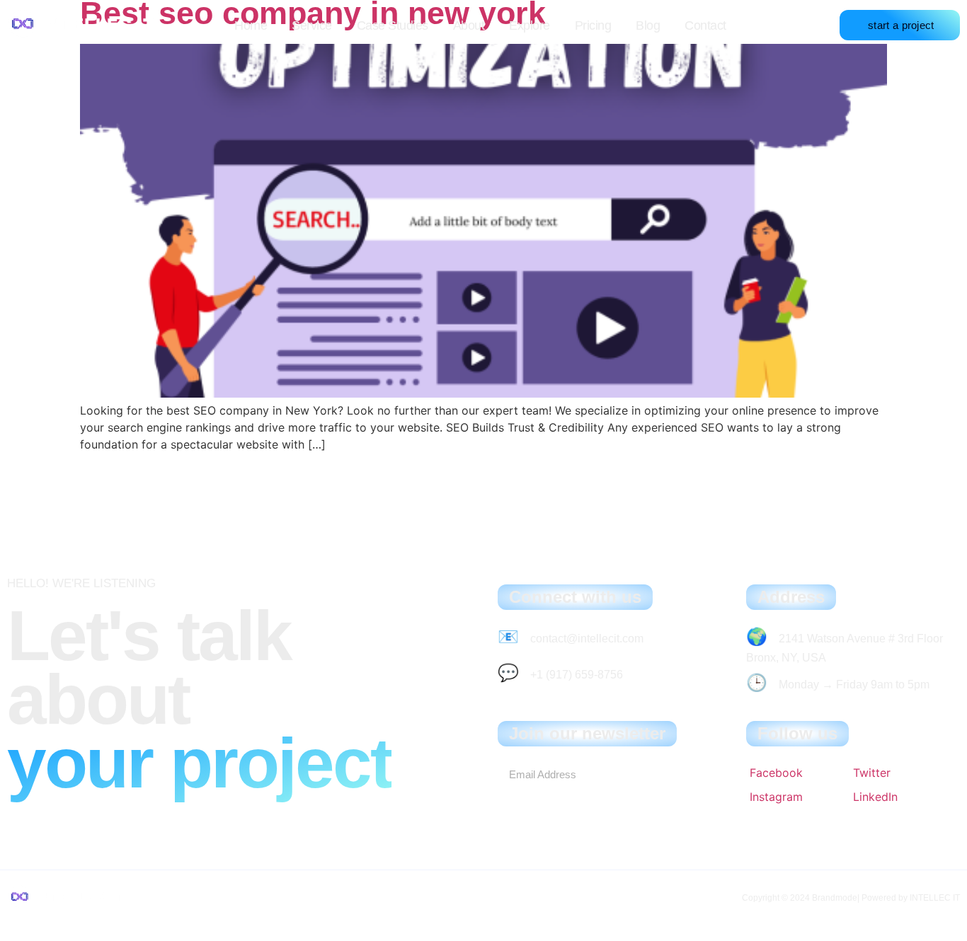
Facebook (776, 773)
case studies (392, 25)
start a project (901, 25)
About (469, 25)
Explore (529, 25)
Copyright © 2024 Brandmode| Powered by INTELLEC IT (851, 898)
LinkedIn (875, 797)
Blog (648, 25)
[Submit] (683, 775)
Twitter (872, 773)
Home (250, 25)
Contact (705, 25)
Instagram (776, 797)
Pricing (593, 25)
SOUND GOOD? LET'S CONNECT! (92, 819)
